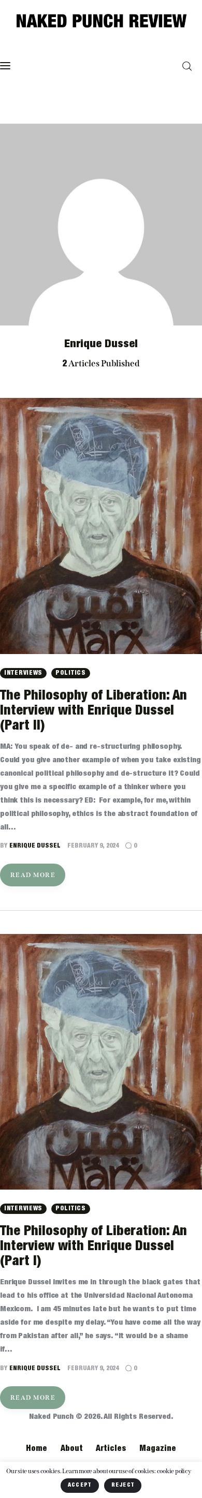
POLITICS (70, 673)
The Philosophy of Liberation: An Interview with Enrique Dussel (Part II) (93, 711)
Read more (32, 875)
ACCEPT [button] (80, 1485)
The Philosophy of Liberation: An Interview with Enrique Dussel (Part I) (93, 1246)
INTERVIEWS (23, 673)
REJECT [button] (123, 1485)
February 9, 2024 (93, 846)
